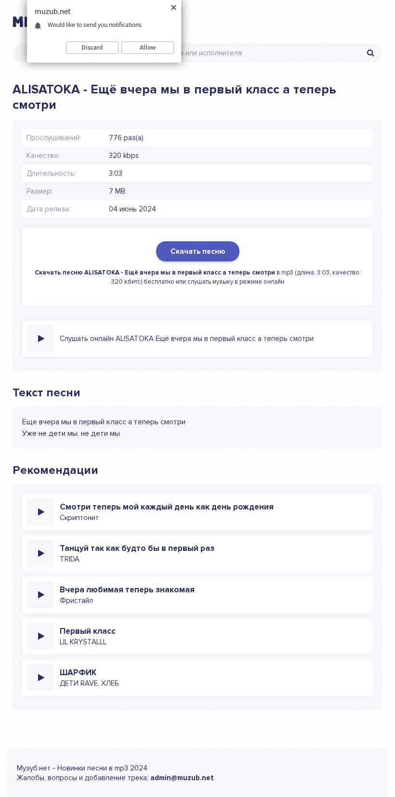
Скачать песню (198, 251)
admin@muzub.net (182, 777)
